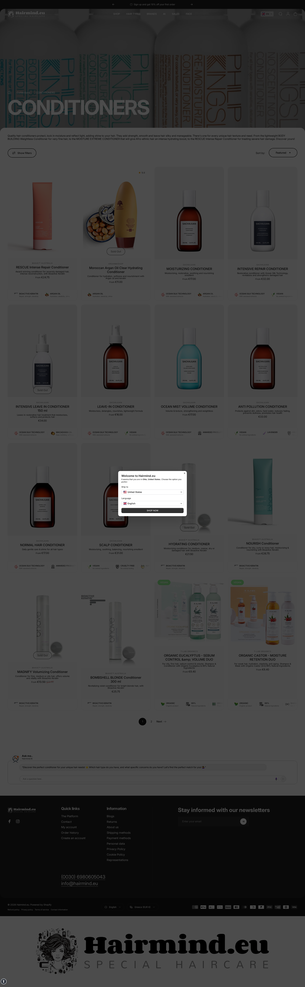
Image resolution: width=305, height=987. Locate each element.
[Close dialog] (184, 473)
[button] (4, 981)
